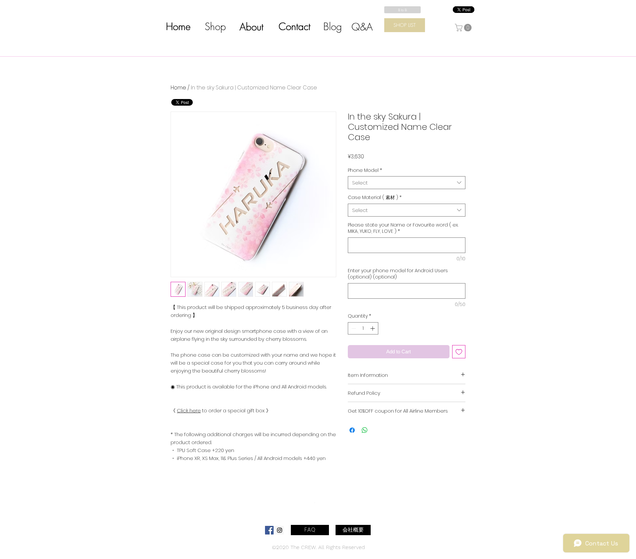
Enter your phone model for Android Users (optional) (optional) (398, 274)
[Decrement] (353, 328)
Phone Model (365, 170)
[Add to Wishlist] (459, 352)
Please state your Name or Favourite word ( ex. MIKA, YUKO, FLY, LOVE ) (403, 228)
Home (178, 87)
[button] (464, 27)
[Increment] (373, 328)
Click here (189, 410)
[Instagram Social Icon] (279, 530)
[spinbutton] (363, 328)
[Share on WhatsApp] (365, 430)
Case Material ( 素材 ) (374, 197)
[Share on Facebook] (352, 430)
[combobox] (406, 182)
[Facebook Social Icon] (269, 530)
